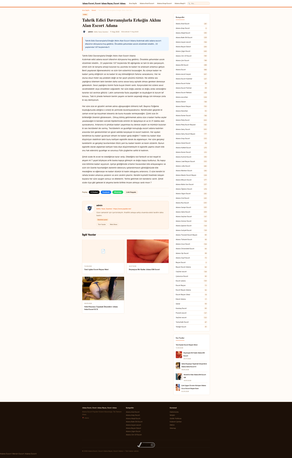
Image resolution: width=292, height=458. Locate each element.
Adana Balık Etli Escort (191, 37)
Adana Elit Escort (191, 65)
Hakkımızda (174, 412)
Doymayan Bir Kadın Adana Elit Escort (144, 269)
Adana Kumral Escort (191, 157)
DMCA (172, 425)
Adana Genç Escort (191, 129)
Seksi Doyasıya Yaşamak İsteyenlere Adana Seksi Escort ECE (101, 307)
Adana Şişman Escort (191, 226)
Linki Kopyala (131, 192)
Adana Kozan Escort (191, 152)
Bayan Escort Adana (191, 267)
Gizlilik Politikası (175, 418)
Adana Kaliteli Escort (191, 148)
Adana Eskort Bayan (191, 106)
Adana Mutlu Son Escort (191, 184)
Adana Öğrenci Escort (191, 189)
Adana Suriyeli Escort (191, 230)
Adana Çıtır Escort (191, 60)
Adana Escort (191, 69)
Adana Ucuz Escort (191, 244)
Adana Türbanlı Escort (191, 239)
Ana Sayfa (133, 3)
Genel (94, 10)
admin (99, 205)
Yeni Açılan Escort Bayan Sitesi (96, 269)
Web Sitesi (113, 224)
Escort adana (191, 281)
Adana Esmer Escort (191, 115)
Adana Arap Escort (164, 3)
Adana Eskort (191, 102)
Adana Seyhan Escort (191, 216)
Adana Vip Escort (191, 253)
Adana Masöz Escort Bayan (191, 175)
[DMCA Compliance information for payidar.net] (146, 444)
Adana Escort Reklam (191, 92)
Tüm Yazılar (102, 224)
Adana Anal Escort (147, 3)
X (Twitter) (94, 192)
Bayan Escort (191, 262)
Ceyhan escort (191, 271)
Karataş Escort (191, 308)
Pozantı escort (191, 313)
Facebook (106, 192)
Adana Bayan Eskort (191, 47)
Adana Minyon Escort (191, 180)
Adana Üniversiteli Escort (191, 249)
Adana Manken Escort (191, 170)
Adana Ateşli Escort (182, 3)
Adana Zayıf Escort (191, 258)
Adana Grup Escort (191, 138)
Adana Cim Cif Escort (191, 56)
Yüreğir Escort (191, 327)
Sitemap (173, 428)
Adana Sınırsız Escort (191, 221)
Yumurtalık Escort (191, 322)
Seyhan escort (191, 317)
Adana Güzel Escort (191, 143)
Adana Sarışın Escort (191, 207)
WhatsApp (117, 192)
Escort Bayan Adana (191, 290)
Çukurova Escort (191, 276)
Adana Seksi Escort (191, 212)
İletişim (172, 415)
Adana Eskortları (191, 111)
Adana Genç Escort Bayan (191, 134)
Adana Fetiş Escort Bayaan (191, 125)
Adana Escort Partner (191, 88)
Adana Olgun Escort (191, 193)
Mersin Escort (18, 454)
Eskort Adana (191, 299)
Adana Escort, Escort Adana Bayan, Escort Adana (104, 3)
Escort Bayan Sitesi (191, 294)
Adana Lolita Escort (191, 166)
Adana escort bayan (191, 74)
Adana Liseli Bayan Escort (191, 161)
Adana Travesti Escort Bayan (191, 235)
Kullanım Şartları (176, 422)
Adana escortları (191, 97)
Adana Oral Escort (191, 198)
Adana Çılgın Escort (191, 51)
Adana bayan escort (191, 42)
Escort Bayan (191, 285)
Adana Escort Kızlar (191, 83)
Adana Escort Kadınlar (191, 79)
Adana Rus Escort (191, 203)
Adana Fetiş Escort (191, 120)
